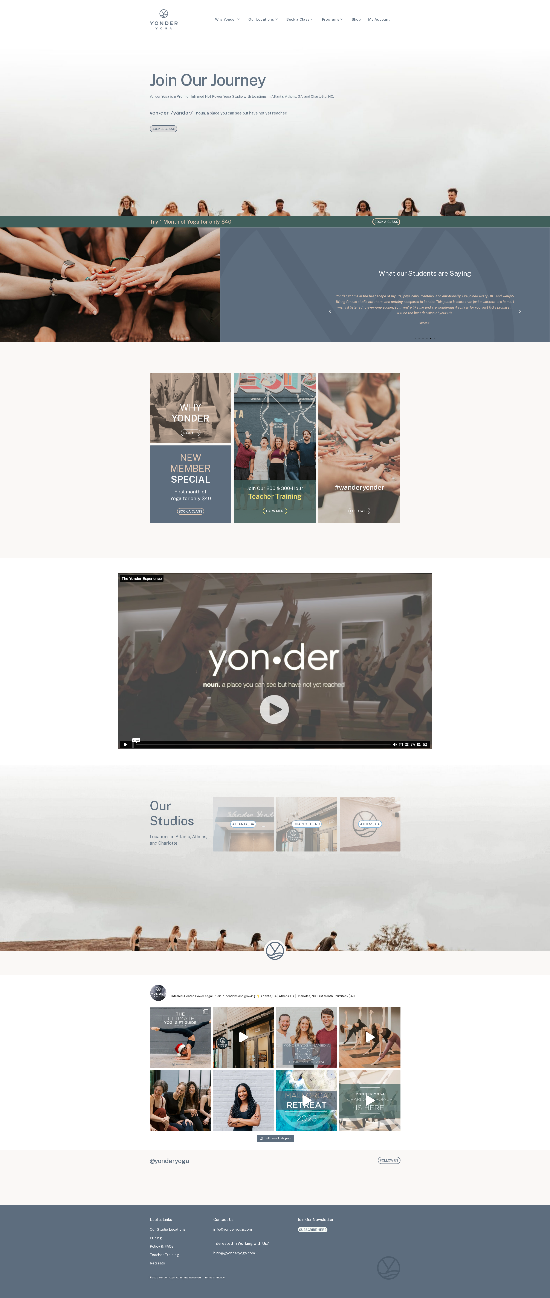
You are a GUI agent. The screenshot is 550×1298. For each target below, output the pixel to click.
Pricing (156, 1238)
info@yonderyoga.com (232, 1229)
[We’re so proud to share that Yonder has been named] (306, 1037)
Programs (330, 19)
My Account (379, 19)
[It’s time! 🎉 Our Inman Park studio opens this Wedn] (369, 1037)
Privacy (220, 1277)
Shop (356, 19)
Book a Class (297, 19)
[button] (330, 311)
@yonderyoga (169, 1161)
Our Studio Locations (168, 1229)
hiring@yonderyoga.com (234, 1253)
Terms (208, 1277)
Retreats (157, 1263)
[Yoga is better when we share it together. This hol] (180, 1100)
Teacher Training (164, 1255)
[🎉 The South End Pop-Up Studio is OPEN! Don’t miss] (369, 1100)
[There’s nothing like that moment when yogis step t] (243, 1037)
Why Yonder (225, 19)
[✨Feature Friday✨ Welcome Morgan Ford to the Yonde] (243, 1100)
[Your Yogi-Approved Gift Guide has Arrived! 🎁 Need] (180, 1037)
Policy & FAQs (162, 1246)
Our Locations (261, 19)
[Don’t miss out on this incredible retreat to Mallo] (306, 1100)
